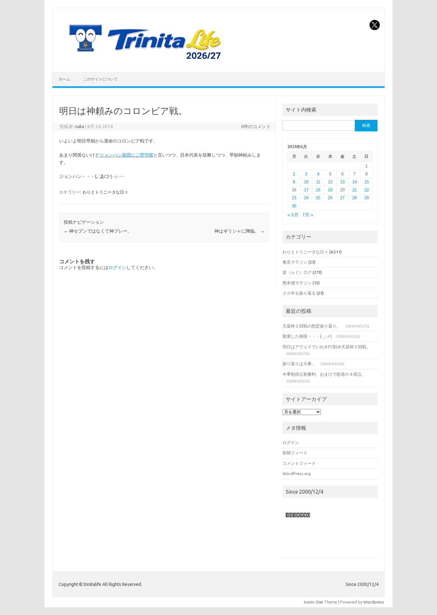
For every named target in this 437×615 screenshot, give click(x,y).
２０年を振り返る (299, 293)
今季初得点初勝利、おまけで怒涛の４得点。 (324, 374)
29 (366, 198)
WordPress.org (296, 473)
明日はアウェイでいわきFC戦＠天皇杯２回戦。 (326, 346)
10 (306, 182)
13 (342, 182)
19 (330, 190)
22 (366, 190)
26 (330, 198)
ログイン (117, 267)
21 (354, 190)
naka (79, 126)
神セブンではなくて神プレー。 (98, 231)
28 (354, 198)
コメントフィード (299, 463)
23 (294, 198)
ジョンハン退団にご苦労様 (126, 155)
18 (318, 190)
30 (294, 206)
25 (318, 198)
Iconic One (313, 602)
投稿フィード (294, 452)
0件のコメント (256, 126)
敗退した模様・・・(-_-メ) (307, 336)
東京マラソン (294, 262)
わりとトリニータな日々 (105, 192)
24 (306, 198)
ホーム (64, 79)
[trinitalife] (144, 61)
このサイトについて (100, 79)
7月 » (307, 214)
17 (306, 190)
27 (342, 198)
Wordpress (373, 602)
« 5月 (293, 214)
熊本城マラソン (297, 283)
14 (354, 182)
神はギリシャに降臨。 (239, 231)
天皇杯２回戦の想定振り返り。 (311, 326)
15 (366, 182)
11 (318, 182)
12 (330, 182)
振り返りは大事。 (299, 363)
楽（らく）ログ (297, 272)
